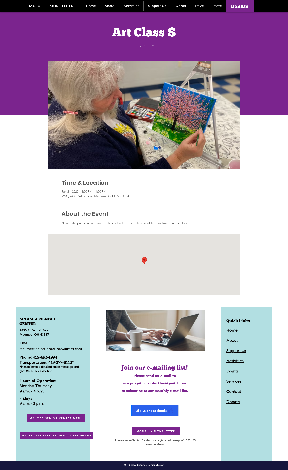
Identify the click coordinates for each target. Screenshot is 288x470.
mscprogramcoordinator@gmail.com (154, 383)
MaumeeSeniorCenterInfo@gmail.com (51, 349)
